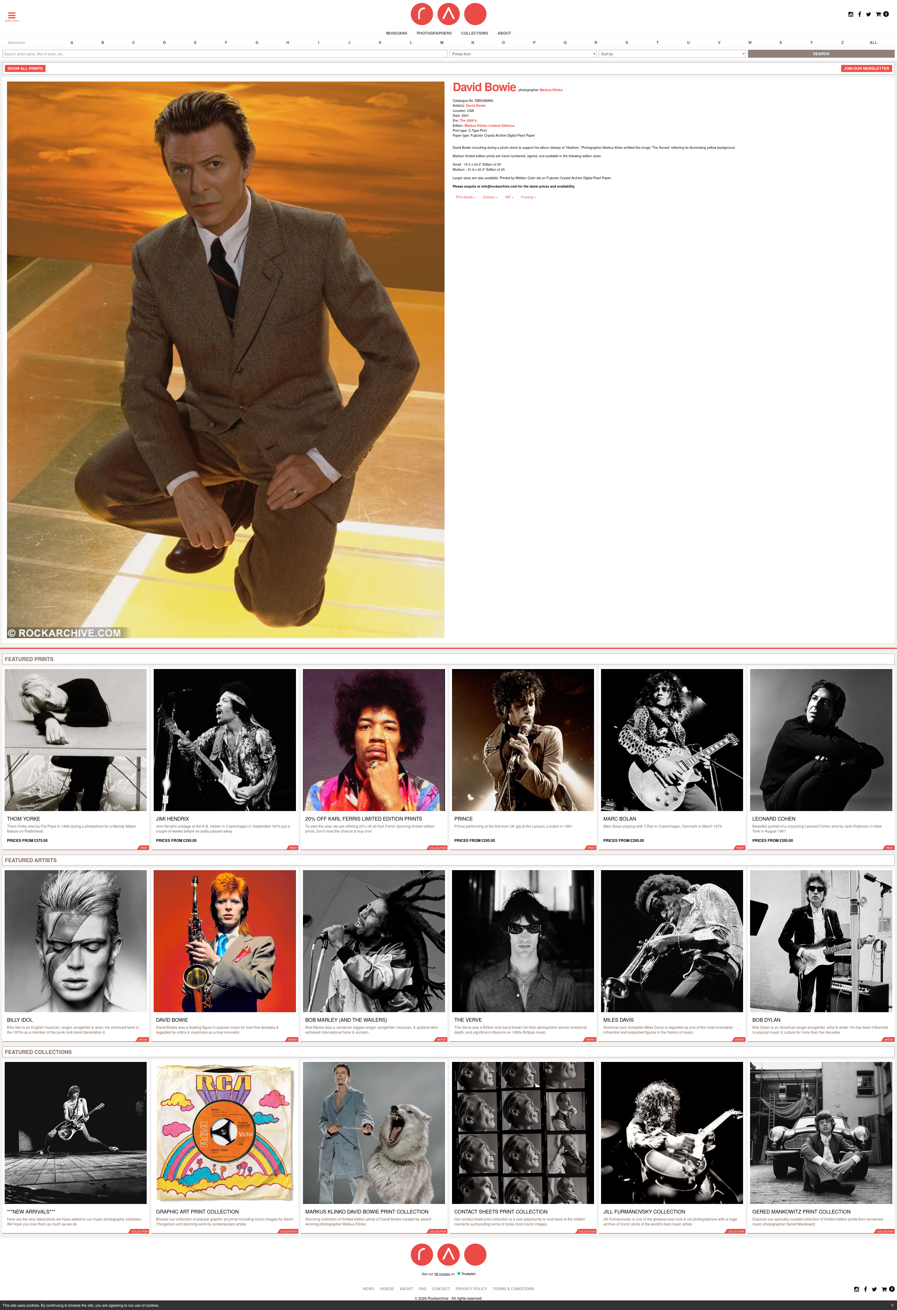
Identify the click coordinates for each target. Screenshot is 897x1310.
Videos (387, 1288)
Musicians (396, 33)
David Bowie (476, 105)
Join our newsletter (866, 68)
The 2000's (468, 120)
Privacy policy (471, 1288)
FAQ (422, 1288)
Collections (474, 33)
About (504, 33)
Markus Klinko (551, 89)
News (368, 1288)
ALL (873, 42)
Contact (441, 1288)
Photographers (434, 33)
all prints (25, 68)
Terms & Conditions (513, 1288)
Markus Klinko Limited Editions (490, 125)
